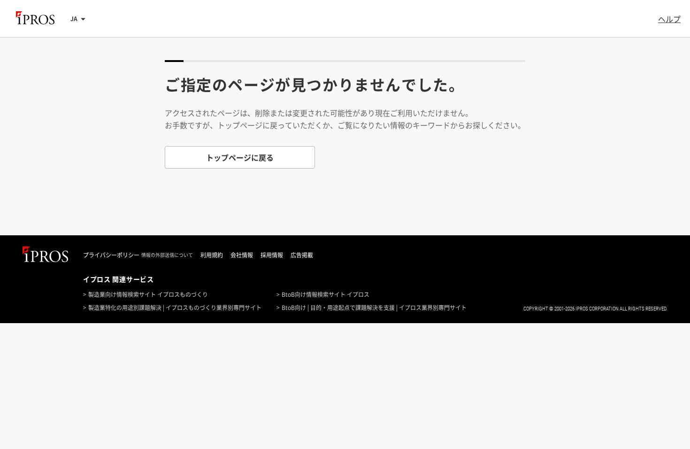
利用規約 (211, 255)
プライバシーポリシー (111, 255)
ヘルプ (669, 19)
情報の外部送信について (167, 255)
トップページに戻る (240, 157)
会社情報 (241, 255)
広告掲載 (302, 255)
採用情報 (272, 255)
